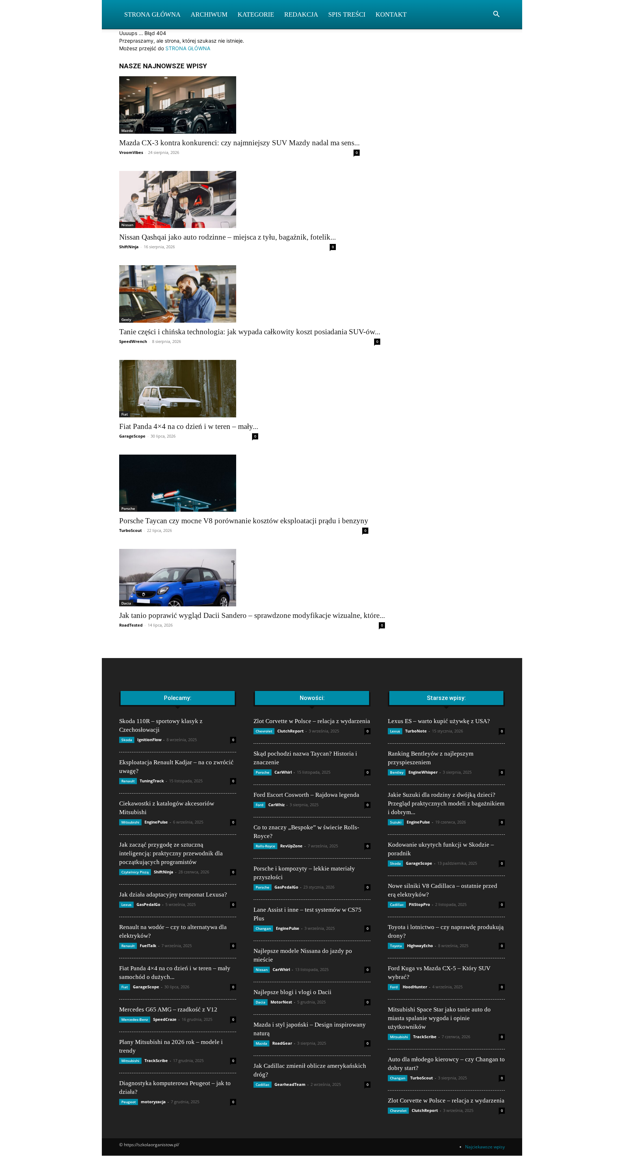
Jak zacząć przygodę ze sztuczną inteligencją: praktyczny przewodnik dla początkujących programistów (171, 853)
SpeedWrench (133, 341)
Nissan (127, 224)
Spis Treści (346, 14)
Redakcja (301, 14)
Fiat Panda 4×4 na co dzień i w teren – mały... (188, 426)
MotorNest (281, 1002)
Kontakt (391, 14)
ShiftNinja (129, 246)
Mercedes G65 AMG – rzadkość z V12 (168, 1009)
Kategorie (256, 14)
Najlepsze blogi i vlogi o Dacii (293, 992)
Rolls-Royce (265, 845)
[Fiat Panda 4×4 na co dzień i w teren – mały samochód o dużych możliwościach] (188, 388)
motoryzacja (153, 1101)
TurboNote (416, 731)
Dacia (126, 603)
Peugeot (128, 1101)
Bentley (396, 772)
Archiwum (209, 14)
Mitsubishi (130, 822)
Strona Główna (152, 14)
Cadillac (262, 1084)
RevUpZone (291, 845)
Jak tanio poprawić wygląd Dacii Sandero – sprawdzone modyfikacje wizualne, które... (252, 615)
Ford (259, 804)
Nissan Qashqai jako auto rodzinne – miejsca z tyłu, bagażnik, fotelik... (227, 237)
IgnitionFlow (149, 739)
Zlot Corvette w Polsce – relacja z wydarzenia (312, 721)
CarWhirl (283, 772)
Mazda (127, 130)
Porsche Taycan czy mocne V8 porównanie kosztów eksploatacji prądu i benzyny (243, 520)
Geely (126, 319)
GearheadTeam (290, 1084)
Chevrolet (264, 731)
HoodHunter (415, 986)
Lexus (126, 904)
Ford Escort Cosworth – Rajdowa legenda (306, 794)
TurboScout (130, 530)
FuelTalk (148, 945)
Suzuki (396, 822)
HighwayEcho (420, 945)
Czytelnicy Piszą (135, 871)
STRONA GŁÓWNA (187, 48)
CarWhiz (276, 804)
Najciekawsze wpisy (485, 1147)
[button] (496, 15)
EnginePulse (156, 822)
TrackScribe (156, 1060)
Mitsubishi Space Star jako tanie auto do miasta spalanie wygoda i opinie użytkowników (439, 1018)
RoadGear (282, 1043)
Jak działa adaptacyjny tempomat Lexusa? (173, 894)
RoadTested (131, 625)
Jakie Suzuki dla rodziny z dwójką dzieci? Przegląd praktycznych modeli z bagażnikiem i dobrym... (446, 803)
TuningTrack (152, 780)
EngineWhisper (423, 772)
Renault (128, 780)
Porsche (128, 508)
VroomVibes (131, 152)
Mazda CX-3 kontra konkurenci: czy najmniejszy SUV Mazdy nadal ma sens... (239, 142)
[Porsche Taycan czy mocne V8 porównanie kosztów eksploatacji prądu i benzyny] (243, 483)
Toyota (396, 945)
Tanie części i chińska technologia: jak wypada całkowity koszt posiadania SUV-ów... (249, 331)
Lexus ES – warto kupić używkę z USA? (439, 721)
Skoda (126, 739)
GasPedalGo (148, 904)
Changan (263, 928)
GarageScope (132, 436)
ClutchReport (290, 731)
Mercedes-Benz (134, 1019)
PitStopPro (419, 904)
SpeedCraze (165, 1019)
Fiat (124, 414)
